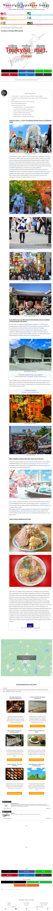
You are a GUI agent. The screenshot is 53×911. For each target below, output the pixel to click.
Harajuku (22, 173)
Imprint (9, 904)
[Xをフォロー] (13, 882)
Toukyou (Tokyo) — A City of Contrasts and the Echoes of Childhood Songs (27, 96)
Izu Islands (27, 329)
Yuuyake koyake (43, 503)
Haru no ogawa (13, 501)
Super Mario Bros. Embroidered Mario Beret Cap (24, 116)
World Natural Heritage (25, 331)
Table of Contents (29, 93)
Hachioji (46, 505)
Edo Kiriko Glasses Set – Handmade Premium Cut (24, 107)
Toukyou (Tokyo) (13, 156)
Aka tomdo (35, 509)
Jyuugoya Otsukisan (25, 509)
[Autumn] (13, 18)
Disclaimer (26, 904)
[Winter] (39, 18)
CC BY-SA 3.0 (34, 392)
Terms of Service (43, 904)
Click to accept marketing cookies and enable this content (26, 657)
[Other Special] (13, 23)
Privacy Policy (26, 903)
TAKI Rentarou (32, 463)
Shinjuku (37, 171)
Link (45, 376)
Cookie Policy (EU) (39, 906)
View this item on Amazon (15, 726)
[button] (43, 74)
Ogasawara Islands (38, 329)
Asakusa (38, 173)
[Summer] (39, 14)
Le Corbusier (40, 326)
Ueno (43, 173)
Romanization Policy (44, 903)
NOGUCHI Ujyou (16, 511)
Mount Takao (15, 169)
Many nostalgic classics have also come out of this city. (23, 101)
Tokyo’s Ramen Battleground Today (19, 103)
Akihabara (11, 173)
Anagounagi (31, 376)
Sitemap (9, 903)
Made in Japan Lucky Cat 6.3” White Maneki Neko (24, 110)
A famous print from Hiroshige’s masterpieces (23, 109)
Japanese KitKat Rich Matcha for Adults (22, 112)
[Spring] (13, 14)
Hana (44, 461)
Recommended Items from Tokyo (18, 105)
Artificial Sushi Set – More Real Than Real (22, 114)
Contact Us (13, 906)
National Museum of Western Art (31, 324)
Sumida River (46, 465)
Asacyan (24, 392)
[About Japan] (39, 23)
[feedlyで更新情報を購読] (39, 882)
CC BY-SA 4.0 (41, 376)
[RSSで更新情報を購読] (26, 885)
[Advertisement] (26, 85)
